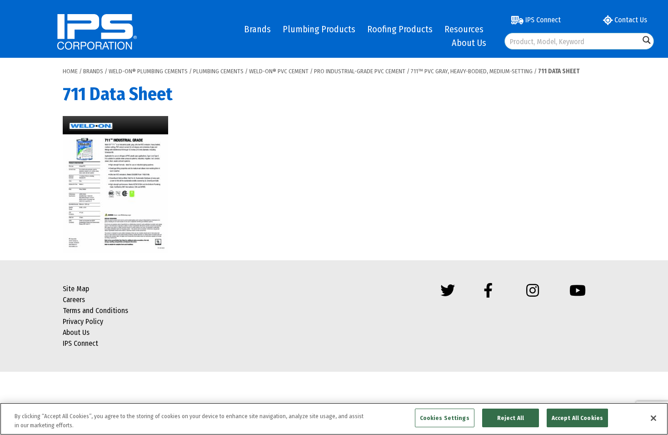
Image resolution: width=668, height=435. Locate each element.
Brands (257, 29)
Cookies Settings (444, 418)
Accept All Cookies (577, 418)
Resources (464, 29)
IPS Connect (542, 19)
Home (70, 71)
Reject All (510, 418)
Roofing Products (400, 29)
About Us (469, 42)
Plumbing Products (319, 29)
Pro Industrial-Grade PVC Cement (359, 71)
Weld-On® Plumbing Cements (148, 71)
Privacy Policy (83, 321)
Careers (74, 299)
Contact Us (630, 19)
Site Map (76, 288)
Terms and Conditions (95, 310)
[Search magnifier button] (646, 40)
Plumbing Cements (218, 71)
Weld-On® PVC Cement (279, 71)
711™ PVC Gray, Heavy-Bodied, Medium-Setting (472, 71)
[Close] (653, 418)
